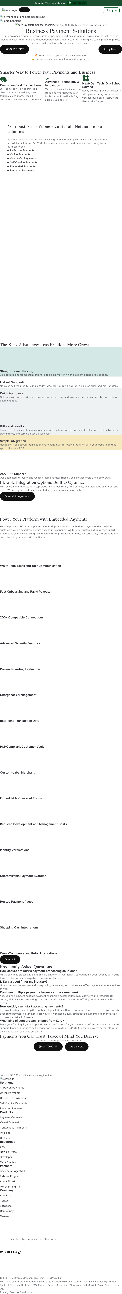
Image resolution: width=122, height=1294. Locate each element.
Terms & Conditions (21, 1292)
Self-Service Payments (23, 162)
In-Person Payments (22, 150)
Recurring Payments (22, 170)
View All (10, 959)
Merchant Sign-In (10, 1186)
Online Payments (20, 154)
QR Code (5, 1137)
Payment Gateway (11, 1117)
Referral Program (10, 1176)
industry (23, 985)
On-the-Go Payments (23, 158)
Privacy (4, 1292)
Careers (4, 1216)
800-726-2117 (79, 3)
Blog (2, 1146)
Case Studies (8, 1162)
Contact (4, 1200)
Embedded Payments (22, 166)
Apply (110, 10)
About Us (5, 1195)
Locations (6, 1205)
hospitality (44, 985)
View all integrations (17, 496)
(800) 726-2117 (14, 49)
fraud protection (9, 978)
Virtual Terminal (9, 1122)
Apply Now (110, 49)
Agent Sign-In (8, 1181)
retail (34, 985)
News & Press (8, 1151)
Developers (6, 1157)
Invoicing (5, 1132)
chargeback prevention (38, 978)
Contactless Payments (13, 1127)
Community (7, 1211)
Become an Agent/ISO (13, 1171)
